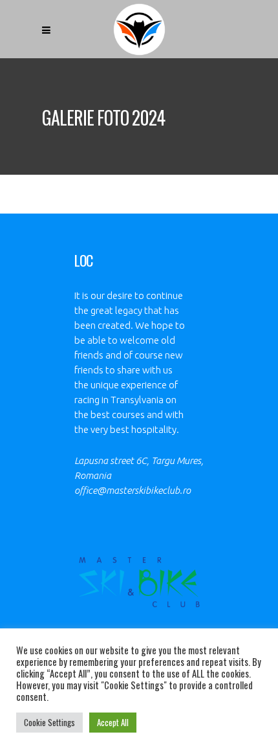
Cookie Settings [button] (49, 722)
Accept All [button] (113, 722)
